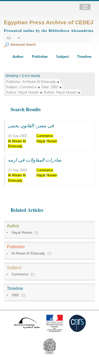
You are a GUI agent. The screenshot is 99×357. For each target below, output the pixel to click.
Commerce (20, 274)
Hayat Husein (22, 232)
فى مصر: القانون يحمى (31, 125)
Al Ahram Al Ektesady (28, 253)
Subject (62, 57)
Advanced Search (23, 44)
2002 (15, 295)
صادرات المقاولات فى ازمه (34, 160)
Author (17, 57)
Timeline (84, 57)
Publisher (40, 57)
